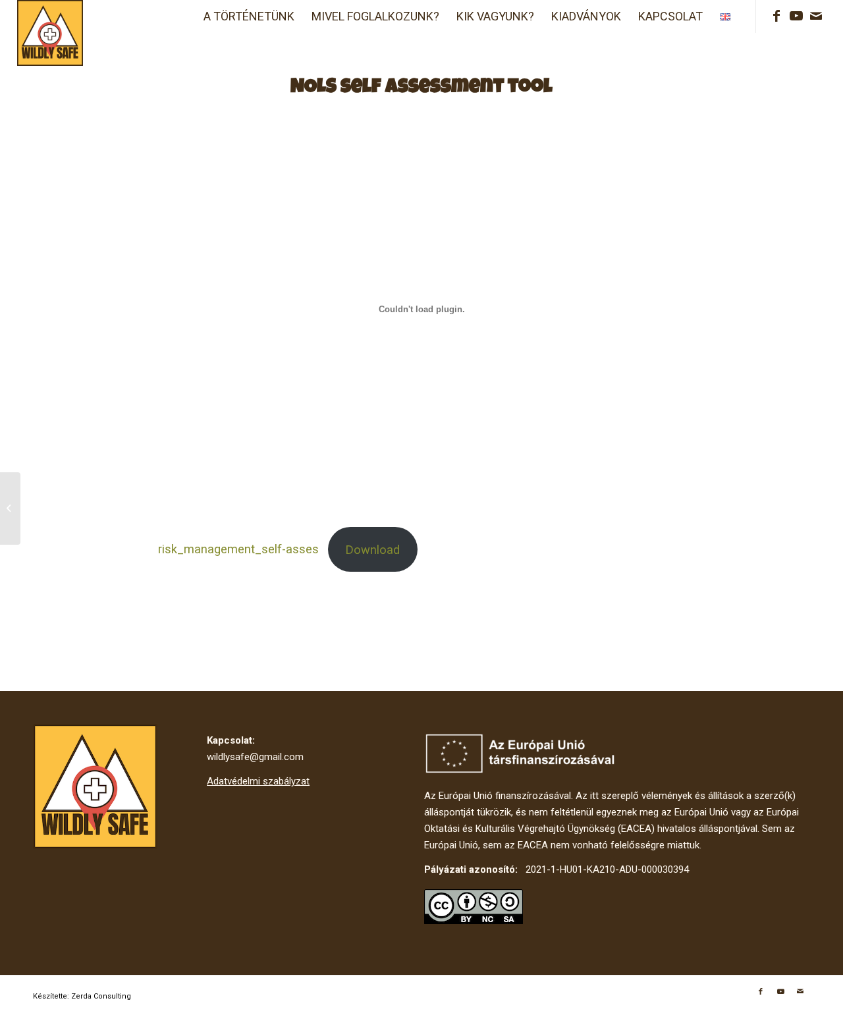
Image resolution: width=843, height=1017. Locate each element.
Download (372, 550)
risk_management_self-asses (238, 550)
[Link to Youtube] (796, 16)
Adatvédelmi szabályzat (258, 781)
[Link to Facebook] (776, 16)
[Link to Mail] (816, 16)
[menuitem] (249, 16)
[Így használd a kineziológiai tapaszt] (10, 508)
